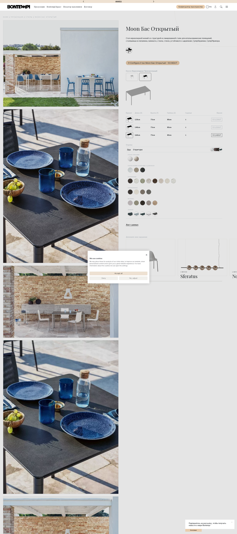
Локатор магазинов (72, 6)
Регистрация (193, 530)
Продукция (39, 6)
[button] (83, 1)
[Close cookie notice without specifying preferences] (147, 255)
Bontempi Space (118, 1)
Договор (88, 6)
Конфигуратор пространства (190, 7)
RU (210, 7)
